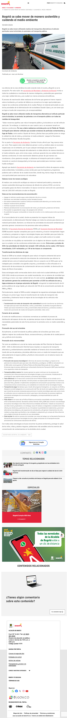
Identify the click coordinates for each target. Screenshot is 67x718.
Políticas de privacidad (31, 713)
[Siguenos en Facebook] (13, 691)
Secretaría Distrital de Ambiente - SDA (17, 435)
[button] (34, 453)
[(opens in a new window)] (42, 453)
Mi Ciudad (10, 8)
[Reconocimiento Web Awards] (28, 706)
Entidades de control (15, 657)
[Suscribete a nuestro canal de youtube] (27, 691)
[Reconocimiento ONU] (10, 706)
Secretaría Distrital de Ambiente (21, 229)
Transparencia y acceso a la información (17, 664)
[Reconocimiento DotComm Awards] (19, 706)
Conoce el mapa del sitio (16, 653)
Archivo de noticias (15, 660)
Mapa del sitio (17, 713)
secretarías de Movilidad (31, 91)
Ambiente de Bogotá (49, 91)
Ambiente (18, 8)
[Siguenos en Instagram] (23, 691)
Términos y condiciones (47, 713)
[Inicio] (5, 3)
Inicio (3, 8)
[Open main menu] (28, 3)
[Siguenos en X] (20, 691)
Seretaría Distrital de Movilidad (51, 229)
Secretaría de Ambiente (25, 167)
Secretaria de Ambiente (21, 142)
